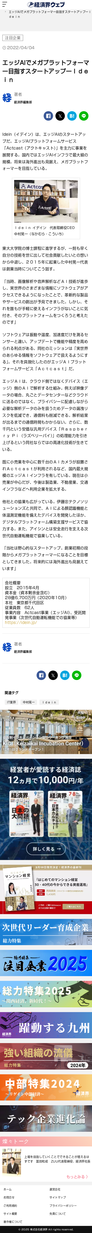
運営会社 (55, 1189)
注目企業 (13, 38)
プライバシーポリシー (63, 1205)
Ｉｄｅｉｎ (49, 702)
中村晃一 (29, 702)
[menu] (4, 4)
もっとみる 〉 (78, 1177)
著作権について (13, 1221)
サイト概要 (10, 1213)
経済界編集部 (23, 102)
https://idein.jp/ (21, 622)
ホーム (8, 1189)
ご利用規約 (10, 1205)
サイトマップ (58, 1197)
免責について (58, 1213)
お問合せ (9, 1197)
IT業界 (11, 702)
